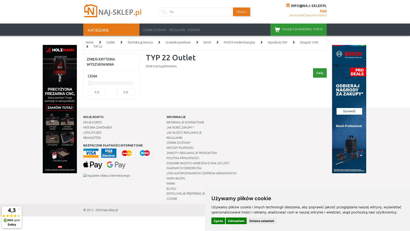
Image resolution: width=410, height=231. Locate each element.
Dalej (319, 73)
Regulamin (177, 30)
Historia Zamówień (97, 127)
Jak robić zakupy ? (180, 127)
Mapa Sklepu (176, 178)
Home (90, 42)
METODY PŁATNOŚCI (180, 148)
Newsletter (92, 137)
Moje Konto (92, 122)
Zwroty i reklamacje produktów (192, 153)
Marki (171, 183)
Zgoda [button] (218, 221)
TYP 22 (98, 46)
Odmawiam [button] (236, 221)
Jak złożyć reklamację (184, 132)
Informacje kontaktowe (185, 122)
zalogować (297, 15)
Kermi (207, 42)
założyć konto (317, 15)
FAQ (323, 11)
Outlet (110, 42)
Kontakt (194, 30)
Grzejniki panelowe (178, 42)
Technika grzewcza (140, 42)
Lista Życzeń (92, 132)
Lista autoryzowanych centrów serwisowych (201, 173)
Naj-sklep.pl (110, 210)
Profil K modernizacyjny (239, 42)
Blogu (171, 188)
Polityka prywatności (183, 158)
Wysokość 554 (277, 42)
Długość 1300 (309, 42)
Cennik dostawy (155, 30)
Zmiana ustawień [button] (261, 221)
